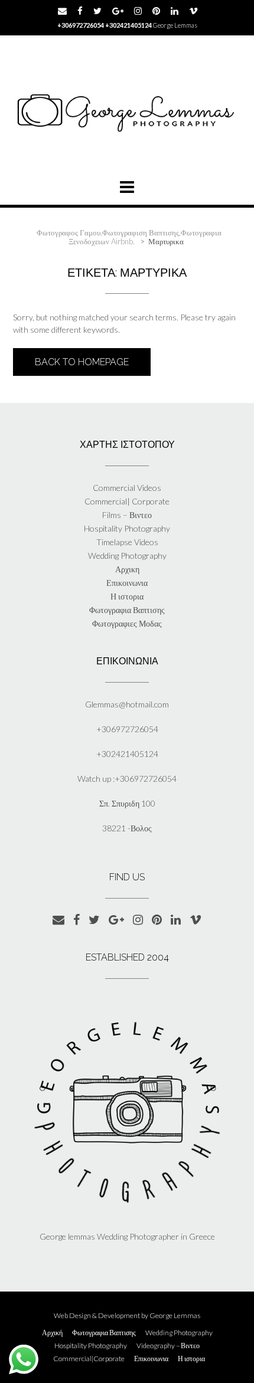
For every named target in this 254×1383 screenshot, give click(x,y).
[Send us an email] (62, 10)
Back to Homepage (82, 362)
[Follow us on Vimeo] (193, 10)
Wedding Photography (127, 555)
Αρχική (52, 1332)
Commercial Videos (127, 488)
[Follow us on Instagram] (138, 10)
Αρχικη (127, 569)
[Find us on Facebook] (80, 10)
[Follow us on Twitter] (97, 10)
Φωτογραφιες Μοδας (127, 623)
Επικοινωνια (127, 583)
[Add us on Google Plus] (117, 10)
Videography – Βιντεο (168, 1345)
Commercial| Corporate (127, 501)
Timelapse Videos (127, 542)
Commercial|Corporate (89, 1358)
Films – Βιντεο (127, 515)
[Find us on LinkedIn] (174, 10)
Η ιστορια (127, 596)
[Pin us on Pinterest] (156, 10)
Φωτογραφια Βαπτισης (127, 610)
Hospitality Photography (127, 528)
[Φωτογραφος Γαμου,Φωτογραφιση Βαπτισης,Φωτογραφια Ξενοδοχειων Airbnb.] (127, 110)
